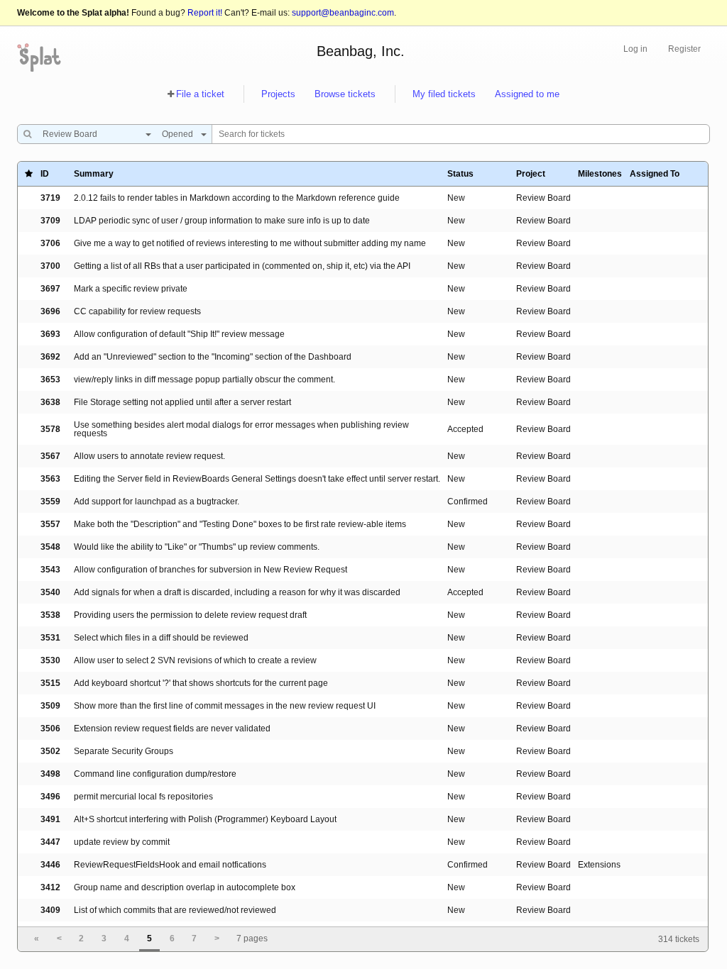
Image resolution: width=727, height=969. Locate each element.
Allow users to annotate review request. (149, 456)
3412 (50, 887)
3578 (50, 429)
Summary (94, 174)
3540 (50, 592)
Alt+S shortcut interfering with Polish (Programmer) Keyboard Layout (205, 819)
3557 (50, 524)
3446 (50, 864)
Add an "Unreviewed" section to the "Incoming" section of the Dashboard (212, 357)
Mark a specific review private (130, 288)
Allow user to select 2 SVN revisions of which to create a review (195, 660)
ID (44, 174)
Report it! (204, 13)
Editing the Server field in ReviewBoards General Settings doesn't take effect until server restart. (257, 479)
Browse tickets (345, 94)
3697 (50, 288)
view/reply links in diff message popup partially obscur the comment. (204, 379)
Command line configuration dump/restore (155, 774)
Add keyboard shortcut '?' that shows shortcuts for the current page (201, 683)
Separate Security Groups (123, 751)
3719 (50, 198)
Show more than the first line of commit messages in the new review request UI (225, 706)
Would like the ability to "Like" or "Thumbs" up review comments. (196, 547)
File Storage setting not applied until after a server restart (182, 402)
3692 (50, 357)
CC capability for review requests (137, 311)
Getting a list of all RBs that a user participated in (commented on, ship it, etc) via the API (242, 266)
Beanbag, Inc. (361, 51)
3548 (50, 547)
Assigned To (654, 174)
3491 (50, 819)
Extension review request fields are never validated (172, 728)
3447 (50, 842)
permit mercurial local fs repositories (143, 796)
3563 (50, 479)
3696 (50, 311)
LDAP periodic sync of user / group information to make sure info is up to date (222, 220)
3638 (50, 402)
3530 (50, 660)
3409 (50, 910)
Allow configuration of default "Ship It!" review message (179, 334)
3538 (50, 615)
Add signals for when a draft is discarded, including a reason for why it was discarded (237, 592)
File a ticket (200, 94)
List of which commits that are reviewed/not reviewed (175, 910)
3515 (50, 683)
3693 (50, 334)
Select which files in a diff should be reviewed (161, 637)
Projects (278, 94)
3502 (50, 751)
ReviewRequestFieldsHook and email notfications (170, 864)
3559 (50, 501)
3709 (50, 220)
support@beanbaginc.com (343, 13)
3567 (50, 456)
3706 (50, 243)
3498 (50, 774)
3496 (50, 796)
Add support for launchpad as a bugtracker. (156, 501)
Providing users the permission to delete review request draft (190, 615)
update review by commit (122, 842)
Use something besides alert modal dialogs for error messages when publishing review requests (241, 429)
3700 (50, 266)
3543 (50, 569)
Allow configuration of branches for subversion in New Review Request (210, 569)
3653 (50, 379)
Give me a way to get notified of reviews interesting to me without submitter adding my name (250, 243)
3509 (50, 706)
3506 (50, 728)
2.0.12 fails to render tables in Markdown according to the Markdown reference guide (237, 198)
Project (530, 174)
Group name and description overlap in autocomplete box (184, 887)
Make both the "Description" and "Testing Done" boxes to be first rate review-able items (240, 524)
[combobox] (93, 134)
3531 (50, 637)
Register (684, 49)
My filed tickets (444, 94)
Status (460, 174)
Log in (635, 49)
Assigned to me (527, 94)
